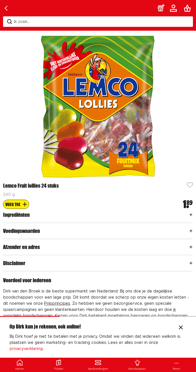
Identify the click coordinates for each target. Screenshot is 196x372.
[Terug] (6, 8)
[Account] (174, 8)
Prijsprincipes (57, 303)
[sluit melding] (181, 328)
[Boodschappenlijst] (188, 8)
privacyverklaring (26, 349)
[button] (160, 8)
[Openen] (191, 215)
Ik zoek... (22, 22)
